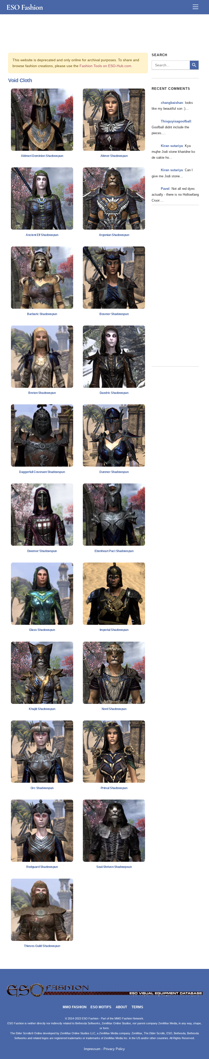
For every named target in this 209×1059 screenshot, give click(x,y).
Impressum (92, 1049)
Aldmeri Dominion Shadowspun (42, 156)
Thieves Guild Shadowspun (42, 946)
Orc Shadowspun (42, 788)
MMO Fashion (74, 1007)
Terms (137, 1007)
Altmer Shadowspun (114, 156)
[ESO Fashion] (104, 996)
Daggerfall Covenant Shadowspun (42, 472)
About (121, 1007)
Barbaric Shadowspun (42, 314)
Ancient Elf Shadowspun (42, 235)
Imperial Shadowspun (114, 630)
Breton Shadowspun (42, 393)
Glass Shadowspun (42, 630)
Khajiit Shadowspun (42, 709)
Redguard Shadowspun (42, 867)
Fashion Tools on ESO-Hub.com (105, 66)
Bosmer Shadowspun (113, 314)
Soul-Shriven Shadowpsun (114, 867)
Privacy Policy (114, 1049)
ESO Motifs (100, 1007)
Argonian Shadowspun (114, 235)
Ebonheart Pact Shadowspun (114, 551)
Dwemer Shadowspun (42, 551)
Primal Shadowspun (114, 788)
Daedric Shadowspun (114, 393)
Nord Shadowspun (114, 709)
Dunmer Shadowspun (113, 472)
